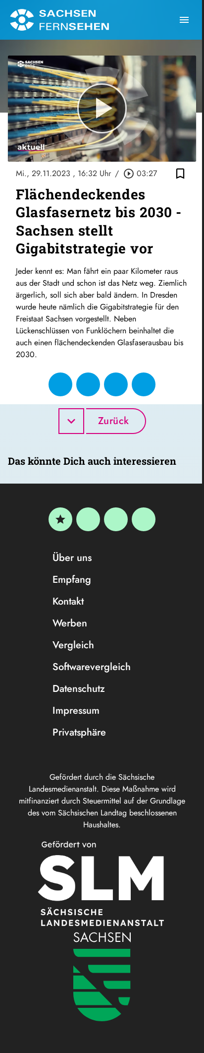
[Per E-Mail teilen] (143, 384)
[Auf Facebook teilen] (60, 384)
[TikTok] (143, 519)
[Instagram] (116, 519)
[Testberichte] (60, 519)
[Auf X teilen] (88, 384)
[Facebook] (88, 519)
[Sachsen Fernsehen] (59, 20)
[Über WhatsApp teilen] (116, 384)
